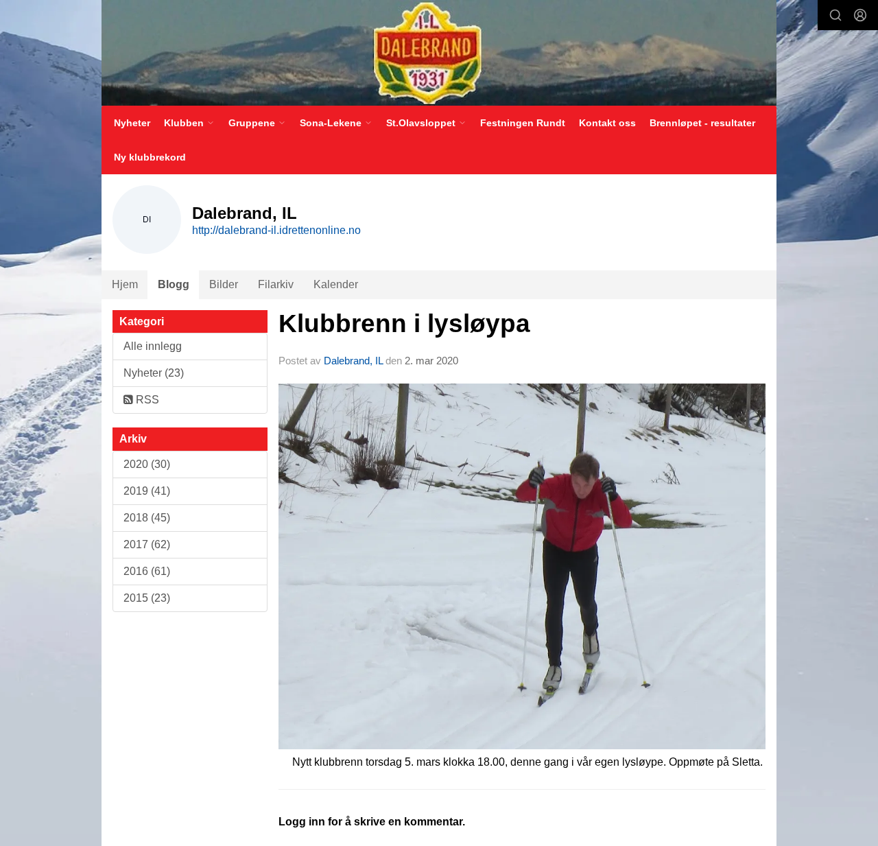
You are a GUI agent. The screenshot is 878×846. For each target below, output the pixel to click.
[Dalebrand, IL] (439, 53)
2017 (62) (146, 544)
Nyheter (132, 122)
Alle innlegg (152, 346)
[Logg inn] (860, 15)
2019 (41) (146, 491)
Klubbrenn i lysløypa (404, 323)
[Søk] (835, 15)
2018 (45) (146, 518)
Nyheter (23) (153, 373)
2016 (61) (146, 571)
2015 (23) (146, 598)
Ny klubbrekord (150, 157)
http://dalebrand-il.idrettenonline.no (276, 230)
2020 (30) (146, 464)
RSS (146, 400)
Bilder (223, 284)
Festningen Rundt (522, 122)
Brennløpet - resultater (702, 122)
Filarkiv (276, 284)
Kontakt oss (607, 122)
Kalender (335, 284)
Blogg (173, 284)
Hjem (125, 284)
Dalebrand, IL (353, 360)
